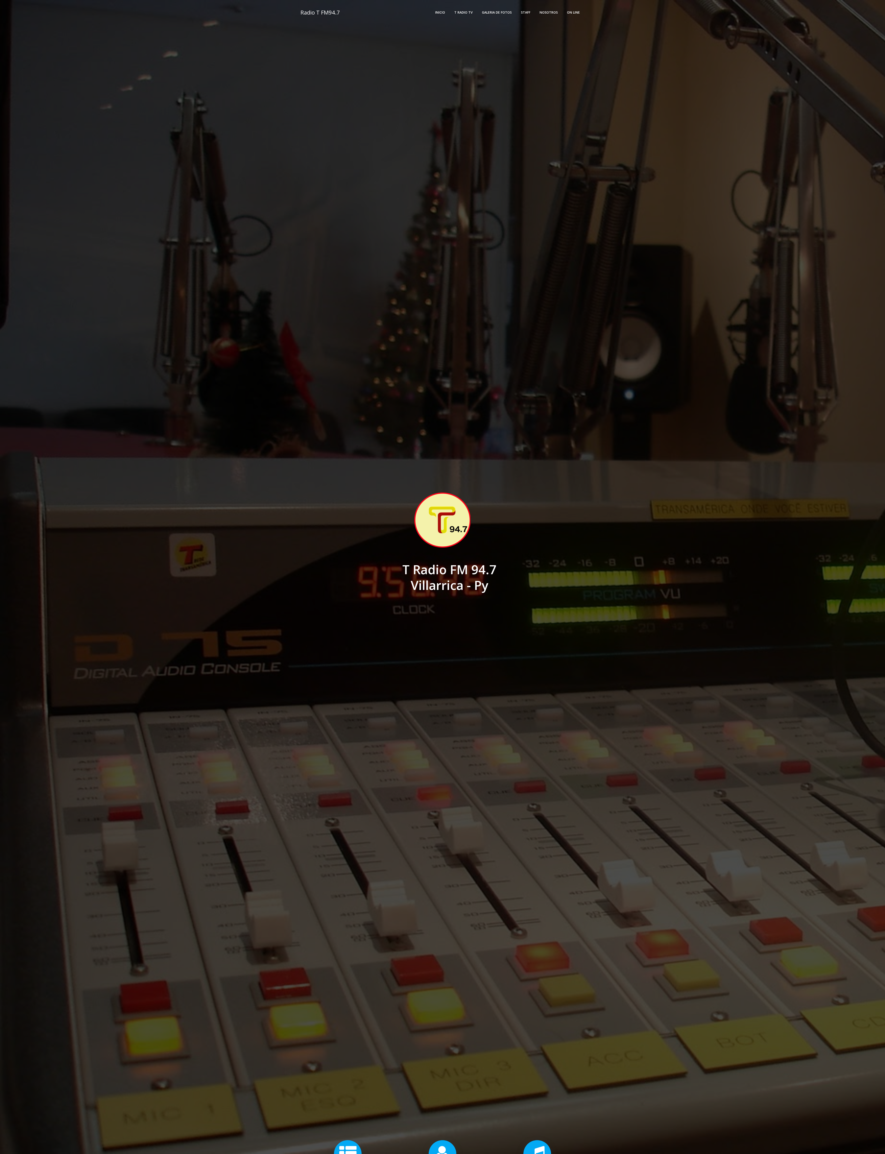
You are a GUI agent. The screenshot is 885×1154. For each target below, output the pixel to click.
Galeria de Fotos (497, 12)
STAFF (525, 12)
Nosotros (549, 12)
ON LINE (573, 12)
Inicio (440, 12)
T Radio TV (463, 12)
